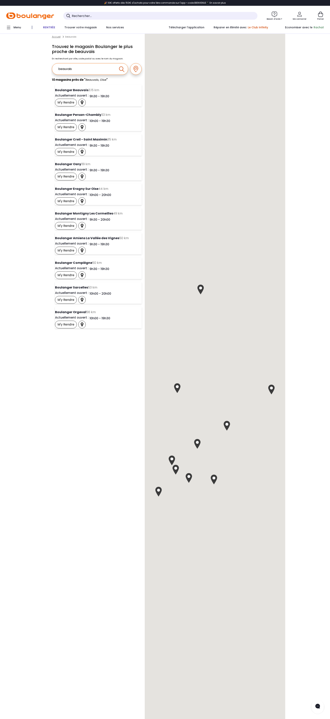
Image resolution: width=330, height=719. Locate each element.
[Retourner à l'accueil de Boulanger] (30, 16)
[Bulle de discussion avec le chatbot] (317, 707)
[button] (177, 388)
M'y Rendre (67, 103)
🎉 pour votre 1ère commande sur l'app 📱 (165, 3)
